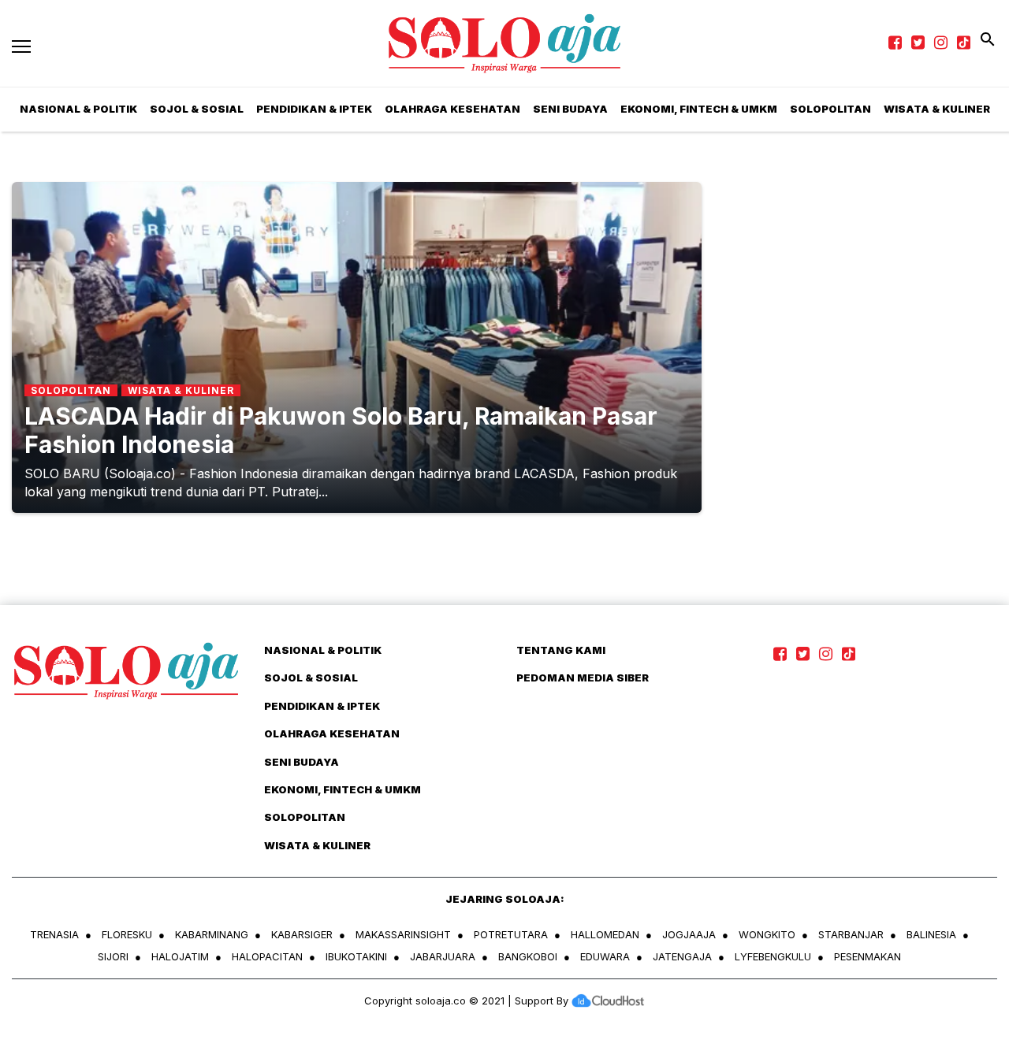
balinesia (931, 934)
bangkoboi (527, 956)
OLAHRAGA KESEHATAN (452, 108)
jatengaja (682, 956)
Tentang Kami (560, 650)
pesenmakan (867, 956)
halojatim (180, 956)
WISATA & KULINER (317, 845)
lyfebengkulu (773, 956)
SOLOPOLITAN (830, 108)
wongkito (767, 934)
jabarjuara (442, 956)
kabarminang (211, 934)
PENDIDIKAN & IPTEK (314, 108)
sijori (113, 956)
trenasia (54, 934)
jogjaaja (689, 934)
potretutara (511, 934)
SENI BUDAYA (570, 108)
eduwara (605, 956)
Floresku (127, 934)
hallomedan (605, 934)
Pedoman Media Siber (582, 677)
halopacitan (267, 956)
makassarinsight (403, 934)
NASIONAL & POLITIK (323, 650)
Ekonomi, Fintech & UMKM (698, 108)
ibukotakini (356, 956)
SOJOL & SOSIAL (197, 108)
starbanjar (851, 934)
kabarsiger (302, 934)
